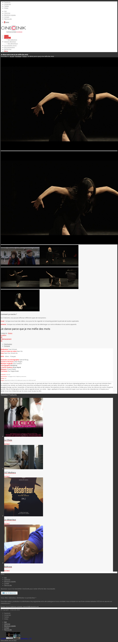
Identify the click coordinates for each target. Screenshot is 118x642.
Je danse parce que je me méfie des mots (14, 54)
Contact (6, 17)
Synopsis (7, 346)
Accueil (12, 56)
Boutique (18, 56)
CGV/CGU (7, 13)
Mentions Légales (10, 15)
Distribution (8, 344)
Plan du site (8, 19)
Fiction (24, 56)
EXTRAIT (7, 444)
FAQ (5, 11)
